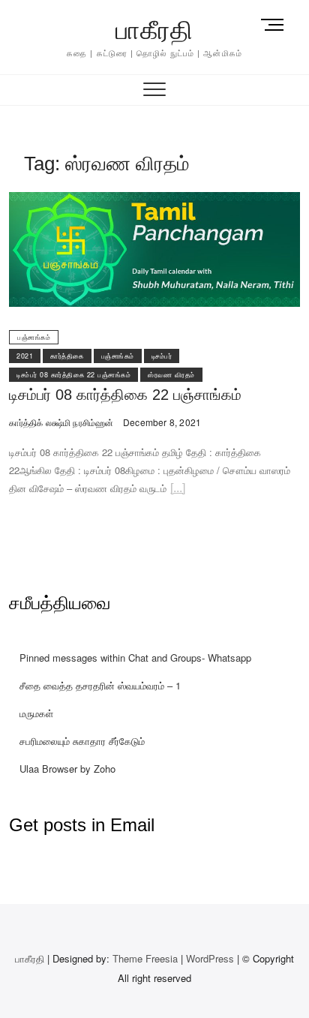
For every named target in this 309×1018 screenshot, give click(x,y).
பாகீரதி (155, 30)
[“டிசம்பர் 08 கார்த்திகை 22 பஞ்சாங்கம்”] (177, 490)
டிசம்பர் (162, 356)
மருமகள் (36, 713)
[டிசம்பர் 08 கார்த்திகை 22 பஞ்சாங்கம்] (154, 201)
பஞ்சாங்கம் (33, 337)
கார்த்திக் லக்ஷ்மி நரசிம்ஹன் (61, 422)
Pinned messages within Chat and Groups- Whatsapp (135, 657)
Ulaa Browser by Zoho (68, 768)
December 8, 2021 (161, 422)
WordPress (210, 958)
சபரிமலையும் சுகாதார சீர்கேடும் (82, 741)
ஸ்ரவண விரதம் (171, 375)
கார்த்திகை (67, 356)
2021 (24, 356)
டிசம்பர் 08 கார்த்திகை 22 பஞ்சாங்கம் (73, 375)
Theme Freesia (145, 958)
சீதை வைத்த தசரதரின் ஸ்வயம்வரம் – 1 (100, 685)
